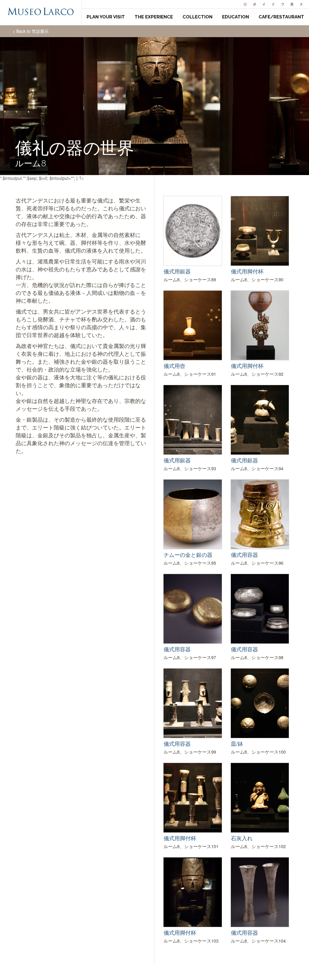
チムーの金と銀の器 (188, 554)
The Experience (154, 17)
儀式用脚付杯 (247, 271)
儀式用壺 (174, 365)
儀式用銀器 (177, 271)
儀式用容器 (244, 554)
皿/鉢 (237, 743)
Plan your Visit (106, 17)
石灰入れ (242, 838)
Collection (197, 17)
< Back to (31, 31)
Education (235, 17)
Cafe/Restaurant (281, 17)
